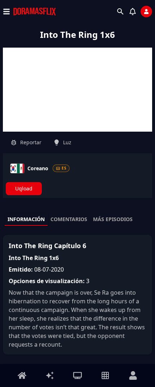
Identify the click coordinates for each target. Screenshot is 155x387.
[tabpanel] (77, 295)
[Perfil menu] (133, 375)
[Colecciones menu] (105, 375)
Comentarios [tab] (68, 219)
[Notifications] (132, 11)
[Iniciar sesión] (146, 11)
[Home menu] (22, 375)
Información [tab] (26, 219)
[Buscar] (120, 11)
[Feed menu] (49, 375)
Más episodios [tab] (113, 219)
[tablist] (77, 219)
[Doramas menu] (77, 375)
